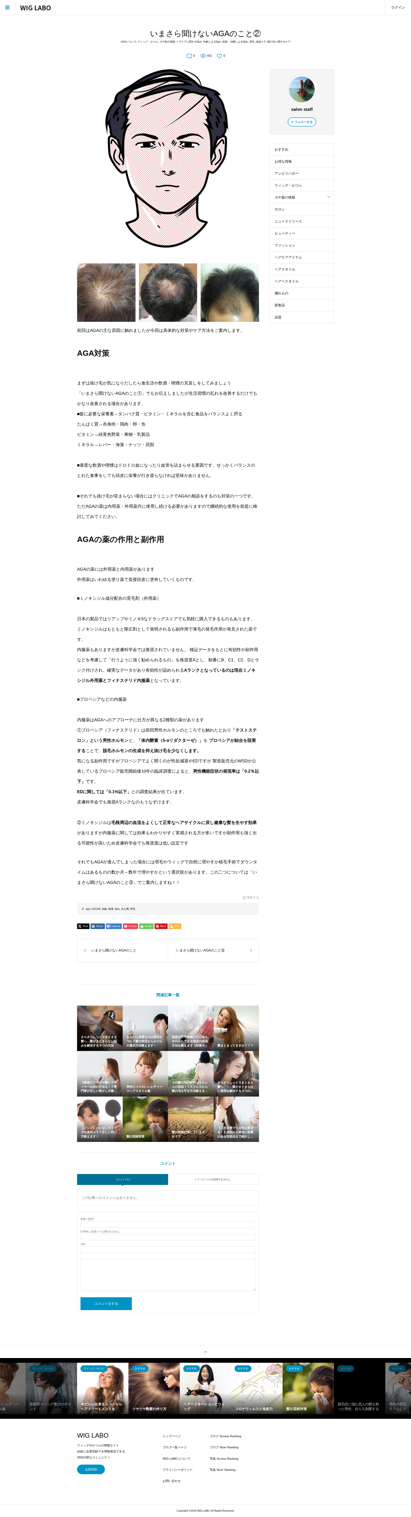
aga (88, 908)
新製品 (280, 305)
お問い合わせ (172, 1481)
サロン (280, 209)
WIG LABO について (176, 1458)
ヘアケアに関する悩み (189, 41)
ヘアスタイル (285, 269)
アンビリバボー (287, 173)
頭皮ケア (261, 41)
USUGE (96, 908)
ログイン (398, 7)
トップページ (172, 1436)
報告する (253, 897)
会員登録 (91, 1469)
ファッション (285, 245)
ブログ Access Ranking (225, 1436)
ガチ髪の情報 (167, 41)
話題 (278, 317)
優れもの (281, 293)
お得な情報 (283, 161)
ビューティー (285, 233)
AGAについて (128, 41)
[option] (51, 1388)
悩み (117, 908)
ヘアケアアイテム (288, 257)
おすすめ (281, 149)
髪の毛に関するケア (278, 41)
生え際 (125, 908)
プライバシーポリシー (178, 1469)
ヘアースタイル (287, 281)
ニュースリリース (288, 221)
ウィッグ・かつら (148, 41)
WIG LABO (35, 7)
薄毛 (252, 41)
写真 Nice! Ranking (222, 1469)
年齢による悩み (212, 41)
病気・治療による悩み (235, 41)
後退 (110, 908)
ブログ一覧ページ (175, 1447)
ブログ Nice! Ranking (224, 1447)
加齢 (104, 908)
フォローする (304, 122)
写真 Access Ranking (224, 1458)
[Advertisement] (302, 396)
